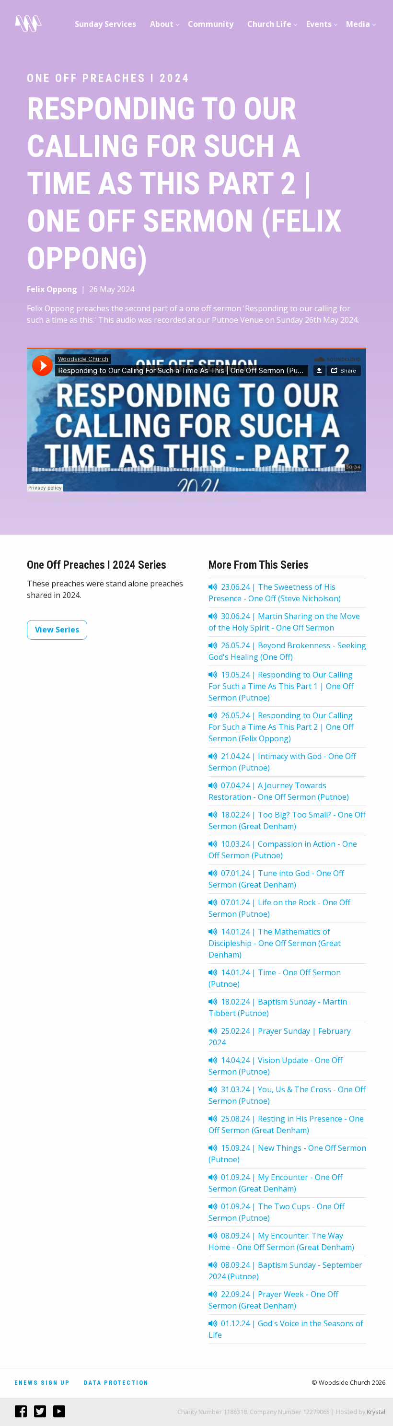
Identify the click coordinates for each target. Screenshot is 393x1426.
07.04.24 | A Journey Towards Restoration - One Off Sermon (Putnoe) (278, 791)
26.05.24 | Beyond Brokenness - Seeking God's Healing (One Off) (287, 651)
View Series (57, 629)
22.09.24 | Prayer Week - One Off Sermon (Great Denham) (273, 1300)
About (161, 24)
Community (210, 24)
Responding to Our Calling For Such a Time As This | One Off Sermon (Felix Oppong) (164, 499)
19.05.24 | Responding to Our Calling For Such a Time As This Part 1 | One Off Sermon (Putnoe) (281, 686)
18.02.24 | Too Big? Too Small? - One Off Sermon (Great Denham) (287, 820)
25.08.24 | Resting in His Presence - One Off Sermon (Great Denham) (286, 1124)
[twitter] (36, 1411)
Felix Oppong (52, 289)
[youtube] (55, 1411)
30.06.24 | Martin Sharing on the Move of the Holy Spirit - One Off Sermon (284, 622)
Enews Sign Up (42, 1382)
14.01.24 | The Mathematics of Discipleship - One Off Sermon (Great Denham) (274, 943)
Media (358, 24)
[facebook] (17, 1411)
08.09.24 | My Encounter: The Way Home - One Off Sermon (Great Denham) (281, 1241)
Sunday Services (105, 24)
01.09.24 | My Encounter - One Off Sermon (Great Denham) (275, 1183)
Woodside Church (46, 499)
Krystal (376, 1411)
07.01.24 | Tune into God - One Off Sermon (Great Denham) (276, 879)
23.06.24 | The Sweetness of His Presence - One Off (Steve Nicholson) (274, 593)
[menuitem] (105, 24)
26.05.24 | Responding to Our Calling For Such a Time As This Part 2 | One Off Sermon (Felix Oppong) (281, 727)
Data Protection (116, 1382)
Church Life (269, 24)
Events (319, 24)
